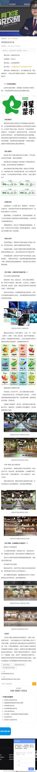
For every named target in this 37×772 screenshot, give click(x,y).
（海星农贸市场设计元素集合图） (19, 328)
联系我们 (27, 4)
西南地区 (15, 38)
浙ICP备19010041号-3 (9, 771)
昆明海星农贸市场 (9, 705)
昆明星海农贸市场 (19, 664)
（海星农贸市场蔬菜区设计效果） (19, 512)
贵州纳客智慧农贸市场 (7, 673)
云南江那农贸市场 (9, 711)
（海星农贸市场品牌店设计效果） (19, 629)
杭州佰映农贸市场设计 (9, 667)
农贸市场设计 (6, 664)
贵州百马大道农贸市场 (10, 719)
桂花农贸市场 (8, 717)
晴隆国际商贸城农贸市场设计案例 (10, 679)
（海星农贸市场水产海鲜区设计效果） (19, 603)
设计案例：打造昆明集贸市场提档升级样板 (16, 714)
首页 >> (10, 38)
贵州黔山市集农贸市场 (10, 700)
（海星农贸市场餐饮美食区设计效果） (19, 538)
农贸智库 (12, 4)
